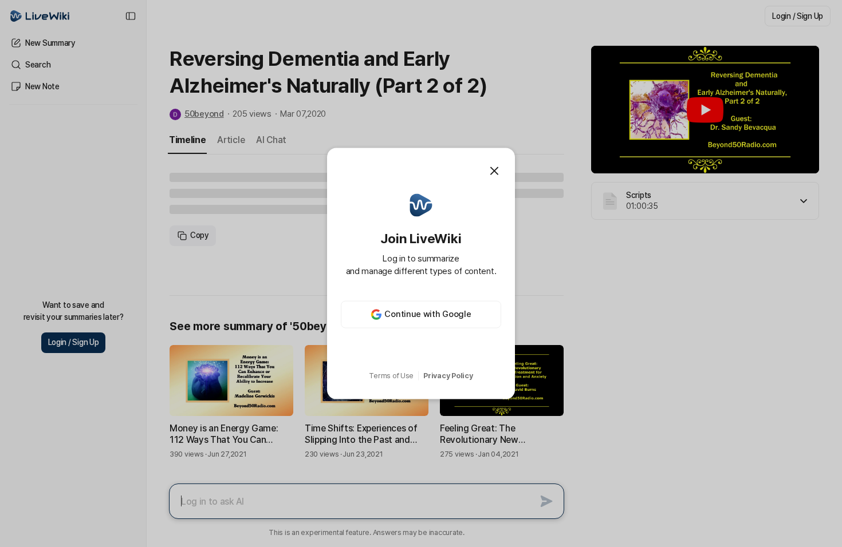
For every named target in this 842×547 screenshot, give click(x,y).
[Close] (494, 171)
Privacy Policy (448, 375)
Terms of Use (391, 375)
